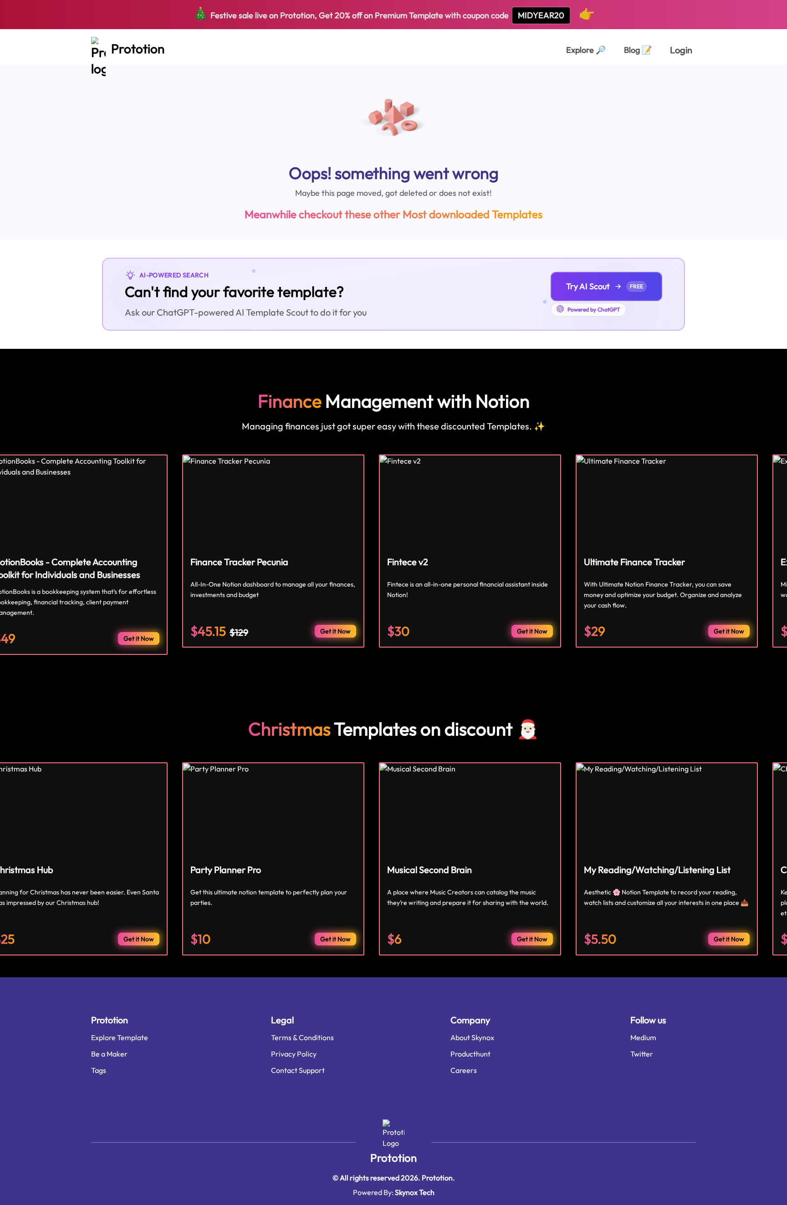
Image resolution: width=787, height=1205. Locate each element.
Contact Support (298, 1070)
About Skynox (472, 1037)
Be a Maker (109, 1053)
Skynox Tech (414, 1192)
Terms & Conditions (302, 1037)
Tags (98, 1070)
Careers (463, 1070)
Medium (643, 1037)
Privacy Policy (294, 1053)
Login (681, 50)
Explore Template (119, 1037)
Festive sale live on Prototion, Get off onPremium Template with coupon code (394, 13)
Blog (638, 50)
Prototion (393, 1157)
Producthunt (470, 1053)
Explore (586, 50)
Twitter (641, 1053)
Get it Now (138, 638)
